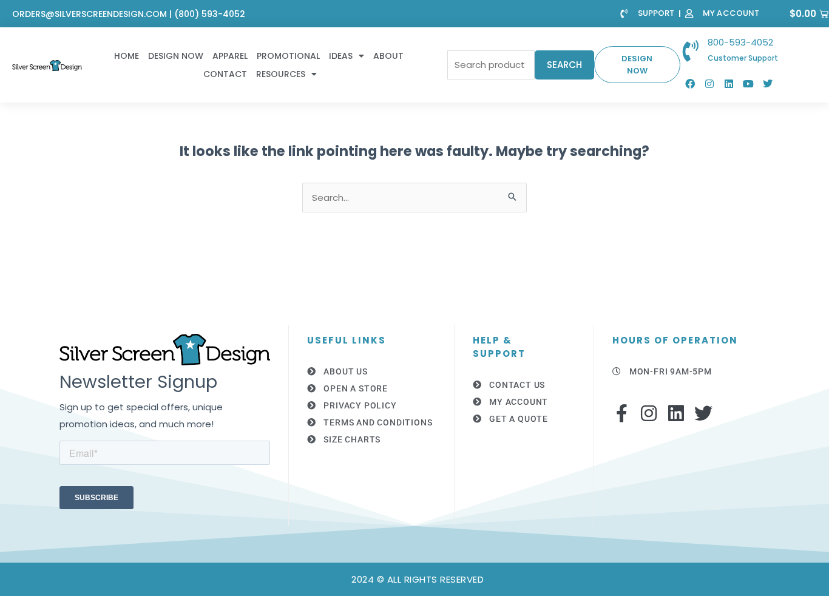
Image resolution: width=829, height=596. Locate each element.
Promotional (288, 56)
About (388, 56)
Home (126, 56)
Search (564, 64)
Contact (225, 74)
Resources (280, 74)
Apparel (230, 56)
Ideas (341, 56)
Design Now (175, 56)
